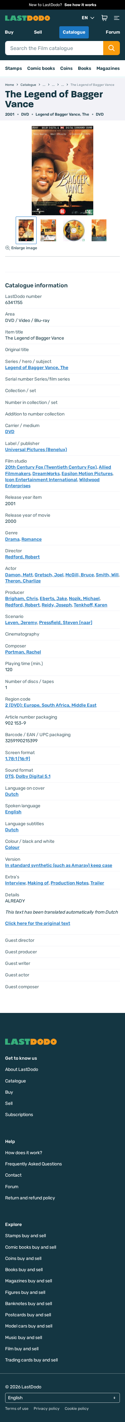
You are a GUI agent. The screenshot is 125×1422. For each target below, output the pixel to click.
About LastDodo (21, 1069)
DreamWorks (46, 473)
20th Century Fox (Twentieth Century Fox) (51, 467)
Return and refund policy (30, 1198)
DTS (9, 776)
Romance (31, 539)
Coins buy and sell (23, 1258)
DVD (100, 114)
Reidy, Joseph (57, 605)
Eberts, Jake (53, 598)
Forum (113, 32)
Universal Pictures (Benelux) (36, 449)
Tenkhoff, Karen (90, 605)
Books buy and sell (24, 1269)
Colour (12, 847)
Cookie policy (77, 1408)
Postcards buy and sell (28, 1315)
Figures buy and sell (25, 1292)
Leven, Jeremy (21, 622)
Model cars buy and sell (28, 1326)
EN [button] (85, 18)
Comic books (41, 68)
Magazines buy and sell (28, 1281)
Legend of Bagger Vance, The (62, 114)
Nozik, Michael (84, 598)
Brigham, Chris (21, 598)
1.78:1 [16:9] (17, 758)
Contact (13, 1175)
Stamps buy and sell (25, 1235)
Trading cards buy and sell (31, 1360)
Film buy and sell (21, 1349)
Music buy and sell (23, 1337)
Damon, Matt (19, 575)
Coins (66, 68)
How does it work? (23, 1152)
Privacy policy (47, 1408)
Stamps (13, 68)
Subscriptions (19, 1114)
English (13, 812)
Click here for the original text (37, 923)
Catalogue (74, 32)
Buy (9, 32)
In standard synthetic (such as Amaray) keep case (58, 865)
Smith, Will (107, 575)
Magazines (108, 68)
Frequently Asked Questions (33, 1164)
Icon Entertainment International (41, 479)
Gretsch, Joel (49, 575)
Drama (12, 539)
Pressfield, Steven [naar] (65, 622)
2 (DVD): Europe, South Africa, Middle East (50, 705)
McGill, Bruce (79, 575)
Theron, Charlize (23, 581)
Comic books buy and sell (30, 1247)
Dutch (12, 794)
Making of (38, 883)
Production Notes (69, 883)
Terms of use (17, 1408)
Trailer (97, 883)
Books (84, 68)
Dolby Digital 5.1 (33, 776)
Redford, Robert (22, 557)
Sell (38, 32)
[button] (104, 18)
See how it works (80, 5)
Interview (15, 883)
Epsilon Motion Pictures (87, 473)
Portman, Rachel (23, 652)
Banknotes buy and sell (28, 1303)
